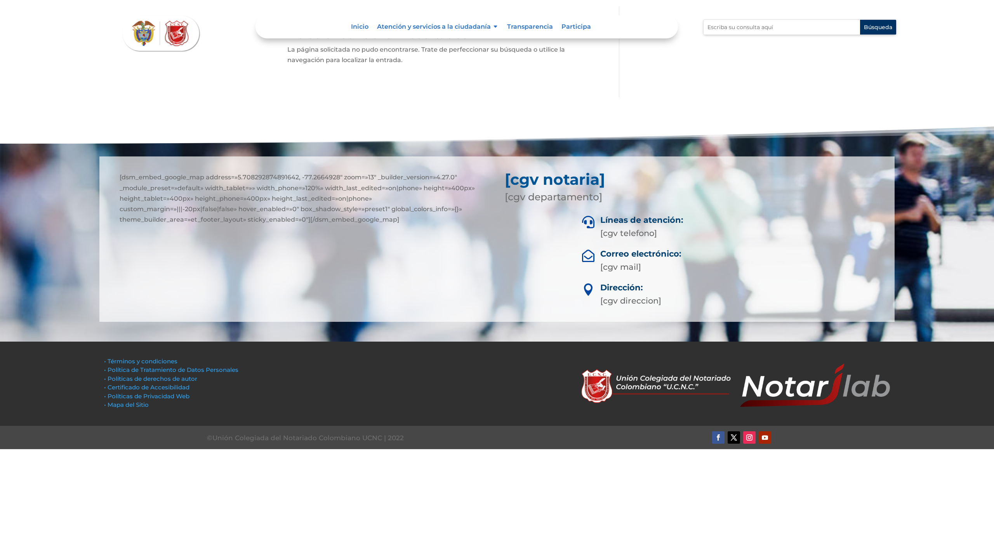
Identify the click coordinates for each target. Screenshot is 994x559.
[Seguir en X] (734, 437)
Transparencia (530, 27)
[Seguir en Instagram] (749, 437)
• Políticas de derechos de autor (150, 378)
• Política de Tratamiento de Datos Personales (171, 369)
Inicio (359, 27)
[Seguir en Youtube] (765, 437)
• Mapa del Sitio (127, 404)
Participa (576, 27)
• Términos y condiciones (140, 361)
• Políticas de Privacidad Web (146, 396)
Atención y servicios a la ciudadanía (434, 27)
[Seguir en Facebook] (718, 437)
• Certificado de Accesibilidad (146, 387)
